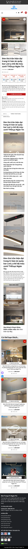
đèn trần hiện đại (15, 107)
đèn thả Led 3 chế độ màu (11, 105)
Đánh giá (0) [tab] (6, 116)
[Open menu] (26, 12)
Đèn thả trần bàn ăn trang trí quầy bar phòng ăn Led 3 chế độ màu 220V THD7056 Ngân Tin (14, 405)
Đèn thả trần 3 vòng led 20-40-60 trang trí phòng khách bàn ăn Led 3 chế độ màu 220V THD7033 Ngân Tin (14, 367)
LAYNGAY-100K (22, 80)
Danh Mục (21, 98)
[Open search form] (16, 12)
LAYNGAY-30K (7, 80)
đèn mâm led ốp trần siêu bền (14, 102)
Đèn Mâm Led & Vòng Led (13, 98)
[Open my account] (18, 12)
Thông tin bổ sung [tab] (16, 113)
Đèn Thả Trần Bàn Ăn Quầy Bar (9, 99)
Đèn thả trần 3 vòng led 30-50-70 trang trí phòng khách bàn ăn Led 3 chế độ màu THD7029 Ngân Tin (14, 444)
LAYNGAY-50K (15, 80)
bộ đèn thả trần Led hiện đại (13, 101)
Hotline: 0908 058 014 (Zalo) (14, 2)
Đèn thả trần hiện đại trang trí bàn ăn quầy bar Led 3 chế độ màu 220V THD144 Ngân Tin (14, 482)
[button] (22, 12)
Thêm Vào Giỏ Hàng (17, 94)
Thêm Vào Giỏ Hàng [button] (14, 363)
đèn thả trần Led (7, 107)
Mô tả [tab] (4, 113)
